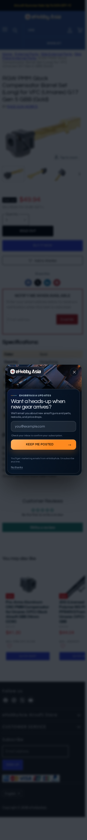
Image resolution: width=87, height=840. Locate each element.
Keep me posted (40, 444)
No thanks (17, 467)
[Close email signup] (74, 372)
